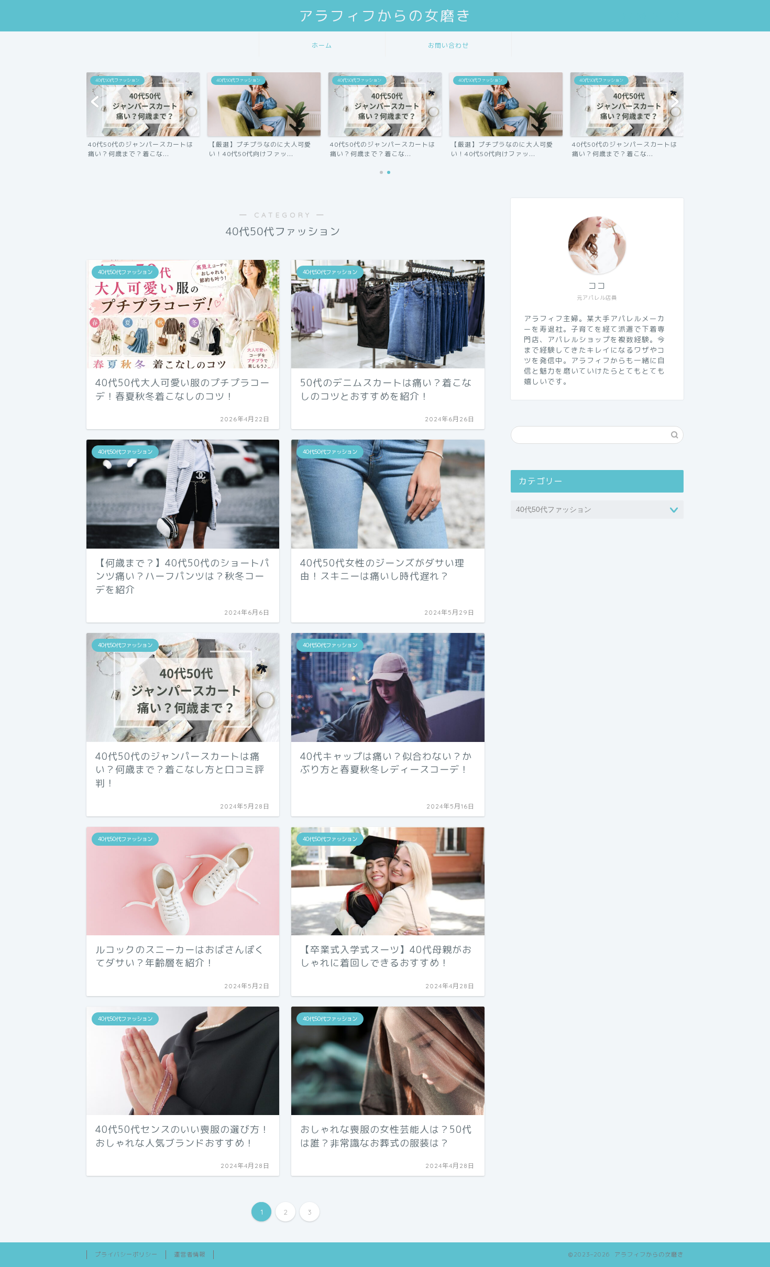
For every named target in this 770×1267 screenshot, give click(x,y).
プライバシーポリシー (126, 1254)
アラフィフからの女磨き (385, 16)
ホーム (322, 45)
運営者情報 (189, 1254)
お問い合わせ (448, 45)
